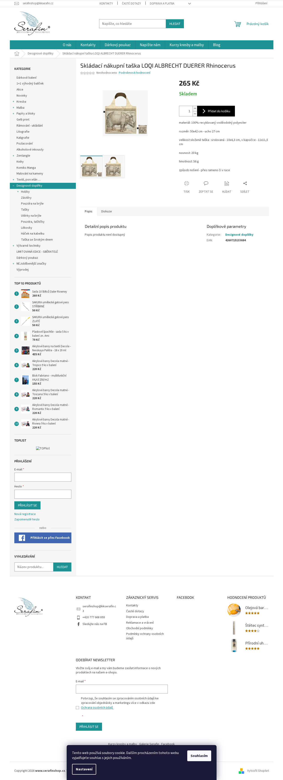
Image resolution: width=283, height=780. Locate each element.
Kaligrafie (23, 138)
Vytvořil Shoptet (258, 771)
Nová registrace (25, 514)
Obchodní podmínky (139, 628)
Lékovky (26, 228)
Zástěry (26, 198)
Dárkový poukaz (27, 258)
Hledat (174, 24)
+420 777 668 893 (94, 617)
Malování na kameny (30, 173)
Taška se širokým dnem (37, 239)
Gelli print (23, 119)
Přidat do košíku (219, 111)
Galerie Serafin (149, 744)
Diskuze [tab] (106, 211)
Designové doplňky (29, 185)
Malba (20, 108)
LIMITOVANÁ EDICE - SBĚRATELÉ (37, 252)
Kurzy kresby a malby (122, 744)
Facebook (168, 744)
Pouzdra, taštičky (33, 222)
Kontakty (106, 4)
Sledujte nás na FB (95, 624)
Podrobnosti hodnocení (134, 73)
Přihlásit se (27, 505)
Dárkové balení (26, 77)
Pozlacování (25, 143)
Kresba (21, 101)
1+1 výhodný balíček (30, 83)
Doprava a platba (162, 4)
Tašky (25, 209)
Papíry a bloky (26, 113)
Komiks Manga (26, 168)
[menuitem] (67, 45)
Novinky (22, 95)
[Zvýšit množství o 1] (195, 108)
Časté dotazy (131, 4)
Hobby (25, 192)
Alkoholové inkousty (30, 149)
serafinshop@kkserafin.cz (99, 608)
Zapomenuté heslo (27, 519)
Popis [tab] (88, 211)
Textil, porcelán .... (29, 179)
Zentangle (23, 155)
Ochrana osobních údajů (97, 707)
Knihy (20, 161)
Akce (20, 89)
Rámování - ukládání (30, 125)
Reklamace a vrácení (140, 623)
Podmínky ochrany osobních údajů (145, 636)
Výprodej (23, 269)
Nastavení (84, 769)
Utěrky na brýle (31, 215)
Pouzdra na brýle (32, 203)
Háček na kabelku (32, 233)
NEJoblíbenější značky (31, 263)
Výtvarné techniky (28, 245)
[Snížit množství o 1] (195, 113)
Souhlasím (199, 755)
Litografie (23, 131)
